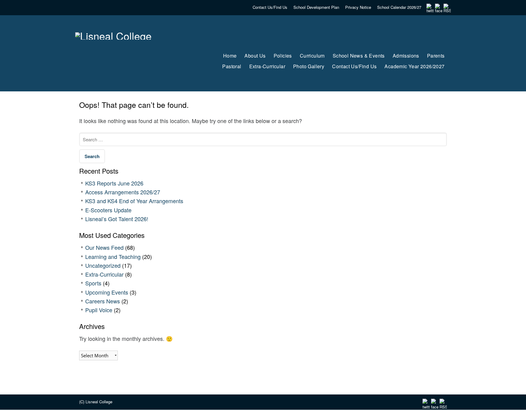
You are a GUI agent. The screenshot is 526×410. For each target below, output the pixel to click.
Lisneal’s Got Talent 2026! (116, 219)
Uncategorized (103, 265)
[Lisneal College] (130, 48)
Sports (93, 283)
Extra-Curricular (104, 274)
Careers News (102, 301)
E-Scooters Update (108, 210)
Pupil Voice (98, 310)
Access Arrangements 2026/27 (122, 192)
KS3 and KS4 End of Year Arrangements (134, 201)
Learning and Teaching (113, 256)
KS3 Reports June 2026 (114, 183)
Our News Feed (104, 247)
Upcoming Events (106, 292)
